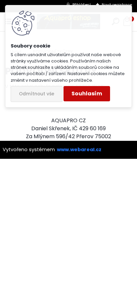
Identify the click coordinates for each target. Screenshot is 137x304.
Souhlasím (86, 93)
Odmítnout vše (36, 94)
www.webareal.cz (79, 149)
